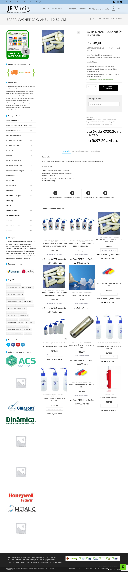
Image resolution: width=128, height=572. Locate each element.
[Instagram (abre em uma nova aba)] (117, 2)
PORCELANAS (10, 191)
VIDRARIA (9, 231)
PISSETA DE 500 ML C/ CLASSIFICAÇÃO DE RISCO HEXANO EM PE (81, 245)
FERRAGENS (9, 151)
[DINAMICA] (21, 420)
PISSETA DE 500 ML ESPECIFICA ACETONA (54, 400)
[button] (78, 32)
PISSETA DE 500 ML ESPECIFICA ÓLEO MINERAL (109, 347)
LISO (113, 122)
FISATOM (102, 122)
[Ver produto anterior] (116, 31)
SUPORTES (9, 221)
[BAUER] (21, 382)
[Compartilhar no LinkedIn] (23, 345)
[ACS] (21, 361)
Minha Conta (10, 2)
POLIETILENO (10, 181)
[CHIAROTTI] (21, 406)
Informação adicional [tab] (80, 151)
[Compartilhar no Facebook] (13, 345)
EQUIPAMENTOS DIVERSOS (14, 141)
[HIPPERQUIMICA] (21, 471)
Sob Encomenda (111, 120)
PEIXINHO (106, 124)
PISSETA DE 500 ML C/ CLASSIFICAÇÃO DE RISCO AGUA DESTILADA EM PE (54, 245)
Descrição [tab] (66, 151)
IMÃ (107, 122)
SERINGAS (9, 206)
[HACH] (21, 441)
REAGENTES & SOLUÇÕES (13, 196)
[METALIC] (21, 508)
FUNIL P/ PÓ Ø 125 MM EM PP (82, 295)
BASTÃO (96, 122)
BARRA (92, 122)
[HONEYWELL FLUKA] (21, 496)
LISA (110, 122)
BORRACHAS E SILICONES (13, 130)
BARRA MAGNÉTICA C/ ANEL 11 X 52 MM (110, 19)
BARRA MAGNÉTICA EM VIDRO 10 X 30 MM (81, 346)
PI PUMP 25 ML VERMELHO (109, 397)
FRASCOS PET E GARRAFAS (14, 161)
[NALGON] (21, 528)
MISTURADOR (98, 124)
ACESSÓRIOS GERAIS (100, 120)
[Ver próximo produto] (120, 31)
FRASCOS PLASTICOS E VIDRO (14, 166)
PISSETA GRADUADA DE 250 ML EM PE (54, 346)
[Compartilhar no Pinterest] (18, 345)
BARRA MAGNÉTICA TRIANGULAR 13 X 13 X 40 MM (109, 241)
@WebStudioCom (11, 570)
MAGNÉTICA (90, 124)
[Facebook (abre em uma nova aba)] (114, 2)
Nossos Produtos (79, 569)
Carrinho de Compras (23, 2)
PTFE (111, 124)
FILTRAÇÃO (9, 156)
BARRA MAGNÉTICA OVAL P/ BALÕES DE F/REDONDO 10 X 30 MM (54, 294)
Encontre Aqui (88, 568)
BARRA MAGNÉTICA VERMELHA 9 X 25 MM (81, 386)
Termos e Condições (36, 2)
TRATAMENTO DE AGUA (13, 226)
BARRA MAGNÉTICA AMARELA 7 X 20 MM (109, 285)
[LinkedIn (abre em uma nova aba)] (120, 2)
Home (71, 568)
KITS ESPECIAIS (10, 176)
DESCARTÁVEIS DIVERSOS (13, 135)
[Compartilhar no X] (8, 345)
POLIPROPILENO (58, 240)
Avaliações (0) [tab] (95, 151)
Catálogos (97, 568)
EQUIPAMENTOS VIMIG (13, 146)
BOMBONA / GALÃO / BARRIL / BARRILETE (18, 125)
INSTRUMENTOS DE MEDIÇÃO (15, 171)
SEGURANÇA (10, 201)
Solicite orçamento (13, 216)
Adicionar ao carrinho (108, 87)
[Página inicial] (90, 19)
